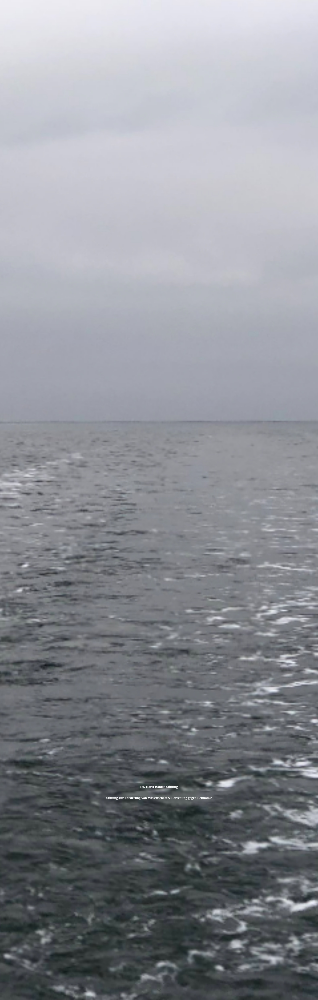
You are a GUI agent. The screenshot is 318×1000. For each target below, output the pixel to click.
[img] (159, 500)
